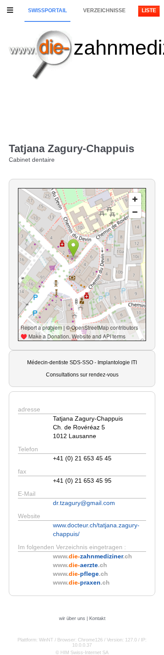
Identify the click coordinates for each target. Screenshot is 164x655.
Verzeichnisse (104, 10)
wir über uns (72, 618)
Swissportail (47, 10)
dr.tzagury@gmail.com (84, 502)
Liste (149, 10)
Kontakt (97, 618)
